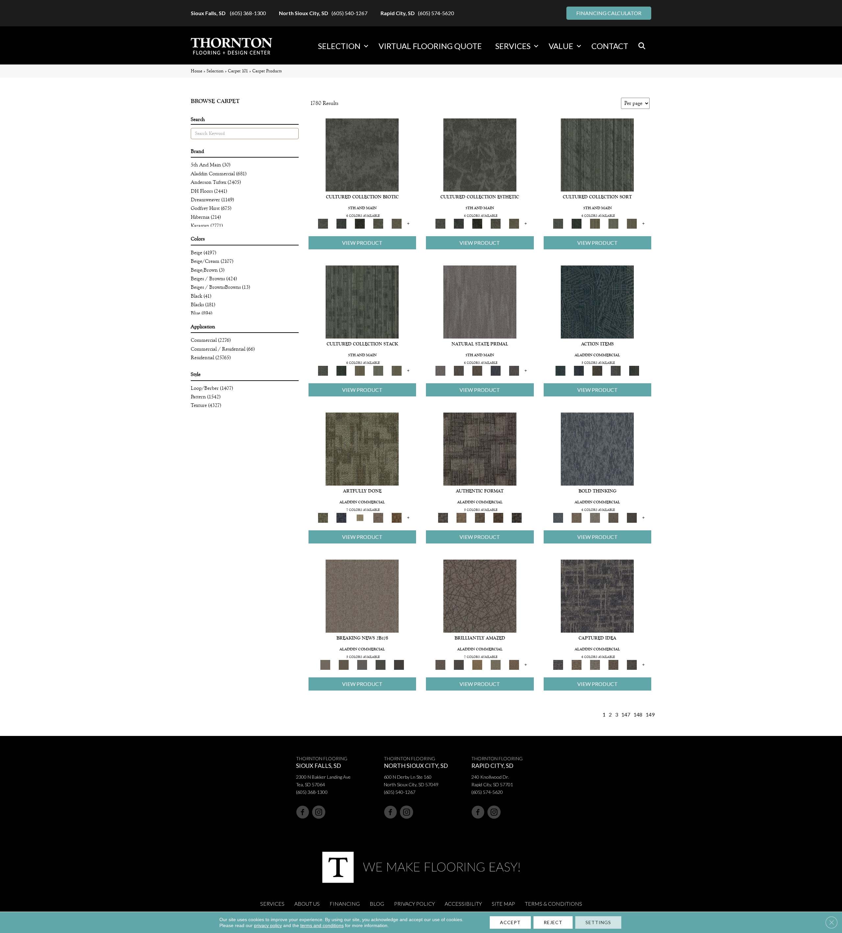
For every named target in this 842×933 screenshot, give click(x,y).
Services (513, 46)
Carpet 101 (238, 71)
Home (196, 71)
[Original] (514, 370)
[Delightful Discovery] (362, 448)
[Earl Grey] (615, 370)
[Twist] (632, 223)
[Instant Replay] (362, 664)
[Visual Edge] (479, 448)
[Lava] (595, 517)
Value (561, 46)
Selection (339, 46)
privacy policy (268, 925)
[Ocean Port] (579, 370)
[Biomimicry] (362, 154)
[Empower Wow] (495, 664)
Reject (553, 922)
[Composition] (378, 223)
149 (650, 714)
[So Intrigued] (479, 595)
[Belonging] (479, 301)
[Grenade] (576, 517)
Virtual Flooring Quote (430, 46)
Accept (510, 922)
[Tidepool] (597, 301)
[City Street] (634, 370)
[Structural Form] (516, 517)
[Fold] (595, 223)
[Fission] (613, 517)
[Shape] (597, 448)
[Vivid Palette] (396, 517)
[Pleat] (613, 223)
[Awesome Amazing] (378, 517)
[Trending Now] (362, 595)
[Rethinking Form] (498, 517)
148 (637, 714)
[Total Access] (399, 664)
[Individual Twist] (480, 517)
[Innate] (495, 370)
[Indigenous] (477, 370)
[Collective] (360, 223)
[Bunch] (576, 223)
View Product (362, 243)
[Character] (341, 223)
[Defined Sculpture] (461, 517)
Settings (598, 922)
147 (625, 714)
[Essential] (459, 370)
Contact (609, 46)
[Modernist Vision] (360, 517)
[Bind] (597, 154)
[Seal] (632, 517)
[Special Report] (343, 664)
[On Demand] (380, 664)
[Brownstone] (597, 370)
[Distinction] (396, 223)
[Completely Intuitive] (477, 664)
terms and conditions (322, 925)
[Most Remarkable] (341, 517)
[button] (366, 46)
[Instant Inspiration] (514, 664)
